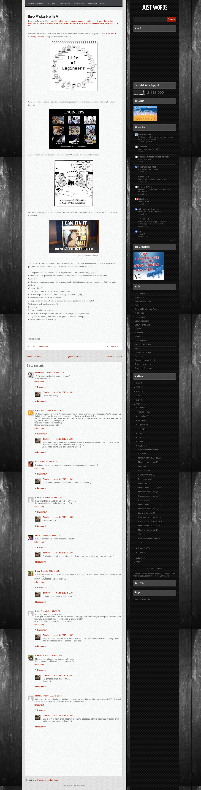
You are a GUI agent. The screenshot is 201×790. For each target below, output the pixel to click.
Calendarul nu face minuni (148, 169)
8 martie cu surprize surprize (150, 521)
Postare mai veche (114, 357)
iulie (140, 429)
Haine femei (140, 317)
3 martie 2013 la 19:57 (50, 611)
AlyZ (140, 231)
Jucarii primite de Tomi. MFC (149, 149)
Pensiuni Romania (143, 344)
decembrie (142, 408)
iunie (140, 433)
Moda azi (139, 337)
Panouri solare (141, 341)
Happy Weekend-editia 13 (149, 449)
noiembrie (142, 412)
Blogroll (52, 3)
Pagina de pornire (36, 3)
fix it (96, 21)
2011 (138, 562)
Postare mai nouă (33, 357)
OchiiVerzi (39, 373)
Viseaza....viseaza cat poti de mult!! (154, 157)
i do (112, 21)
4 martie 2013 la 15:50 (52, 656)
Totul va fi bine (143, 201)
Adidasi (138, 305)
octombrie (142, 416)
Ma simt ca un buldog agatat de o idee (152, 179)
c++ (65, 21)
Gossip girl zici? (145, 483)
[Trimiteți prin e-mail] (29, 338)
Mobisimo (139, 333)
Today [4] (141, 234)
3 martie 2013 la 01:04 (50, 535)
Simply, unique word (147, 167)
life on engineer (62, 23)
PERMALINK (43, 346)
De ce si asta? (144, 500)
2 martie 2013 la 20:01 (47, 462)
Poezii (137, 348)
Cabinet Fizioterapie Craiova (147, 309)
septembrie (143, 420)
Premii (102, 3)
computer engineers (76, 21)
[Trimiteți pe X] (35, 338)
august (141, 425)
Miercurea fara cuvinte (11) (149, 504)
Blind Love (143, 199)
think (81, 23)
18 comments (112, 346)
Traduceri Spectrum (143, 368)
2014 (138, 400)
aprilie (140, 442)
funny (101, 21)
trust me (87, 23)
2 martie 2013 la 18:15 (54, 410)
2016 (138, 391)
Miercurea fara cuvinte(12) (149, 487)
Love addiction (144, 134)
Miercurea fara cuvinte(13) (149, 458)
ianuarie (141, 552)
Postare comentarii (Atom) (48, 780)
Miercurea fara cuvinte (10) (149, 526)
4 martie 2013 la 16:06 (63, 553)
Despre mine (79, 3)
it (54, 23)
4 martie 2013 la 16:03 (63, 392)
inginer (41, 23)
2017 (138, 387)
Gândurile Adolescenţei (148, 209)
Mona (37, 535)
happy (106, 21)
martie (140, 446)
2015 (138, 396)
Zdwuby (46, 392)
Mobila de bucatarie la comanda (150, 212)
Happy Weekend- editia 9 (43, 16)
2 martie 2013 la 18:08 (54, 373)
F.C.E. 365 (139, 313)
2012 (138, 558)
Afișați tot (173, 240)
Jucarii (138, 329)
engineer (90, 21)
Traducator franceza (143, 364)
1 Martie (141, 543)
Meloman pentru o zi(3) (148, 509)
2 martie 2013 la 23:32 (52, 497)
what (102, 23)
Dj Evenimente (141, 293)
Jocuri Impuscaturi (143, 321)
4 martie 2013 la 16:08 (63, 715)
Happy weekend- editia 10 (149, 517)
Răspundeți (39, 382)
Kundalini (142, 147)
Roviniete (139, 356)
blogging (59, 21)
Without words (144, 471)
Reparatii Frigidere (143, 352)
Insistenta (142, 466)
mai (139, 437)
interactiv (49, 23)
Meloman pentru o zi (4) (148, 492)
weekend (95, 23)
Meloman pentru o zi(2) (148, 530)
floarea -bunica (145, 187)
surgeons (74, 23)
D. (36, 462)
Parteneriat (65, 3)
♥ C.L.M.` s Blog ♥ (146, 219)
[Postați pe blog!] (32, 338)
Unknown (39, 410)
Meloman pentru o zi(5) (148, 462)
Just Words (155, 8)
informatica (33, 23)
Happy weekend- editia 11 (149, 496)
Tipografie (139, 297)
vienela (38, 696)
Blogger (159, 568)
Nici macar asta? (145, 479)
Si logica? (142, 534)
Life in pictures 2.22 (146, 513)
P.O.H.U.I (142, 454)
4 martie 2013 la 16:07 (63, 635)
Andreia (38, 656)
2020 (138, 383)
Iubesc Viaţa (143, 177)
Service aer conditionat (145, 360)
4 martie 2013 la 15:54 (52, 696)
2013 (138, 404)
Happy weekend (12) (147, 475)
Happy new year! (144, 159)
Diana (37, 571)
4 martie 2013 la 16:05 (63, 439)
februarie (142, 548)
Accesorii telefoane (143, 301)
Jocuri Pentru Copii (143, 325)
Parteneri (92, 3)
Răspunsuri (42, 387)
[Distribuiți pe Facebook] (38, 338)
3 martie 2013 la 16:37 (50, 571)
